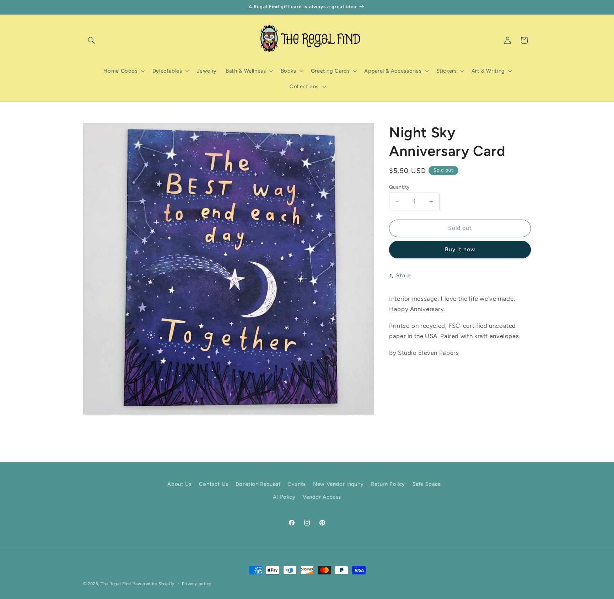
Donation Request (258, 484)
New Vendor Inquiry (338, 484)
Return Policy (388, 484)
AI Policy (284, 497)
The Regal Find (116, 583)
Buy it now (460, 249)
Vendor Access (322, 497)
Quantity (399, 187)
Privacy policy (196, 583)
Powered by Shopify (153, 583)
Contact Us (213, 484)
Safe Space (427, 484)
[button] (91, 40)
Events (297, 484)
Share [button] (403, 275)
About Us (179, 484)
